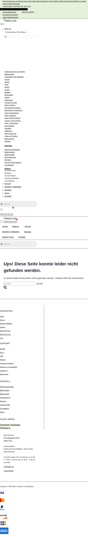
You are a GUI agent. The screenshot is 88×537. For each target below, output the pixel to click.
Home (5, 226)
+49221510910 (8, 471)
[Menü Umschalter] (2, 24)
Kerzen (28, 226)
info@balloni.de (9, 467)
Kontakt (21, 237)
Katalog (27, 232)
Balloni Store (8, 237)
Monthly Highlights (10, 232)
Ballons (15, 226)
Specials (8, 146)
